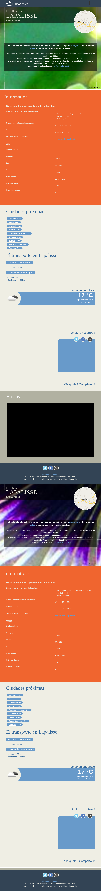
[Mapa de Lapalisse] (85, 21)
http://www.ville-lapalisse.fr (65, 139)
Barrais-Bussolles (15, 244)
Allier (32, 48)
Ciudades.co (20, 4)
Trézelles (12, 248)
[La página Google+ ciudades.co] (89, 339)
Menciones (46, 474)
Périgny (12, 241)
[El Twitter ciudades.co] (76, 339)
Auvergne (73, 46)
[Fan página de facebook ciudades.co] (83, 339)
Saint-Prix (12, 219)
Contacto (55, 474)
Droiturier (12, 237)
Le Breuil (12, 226)
